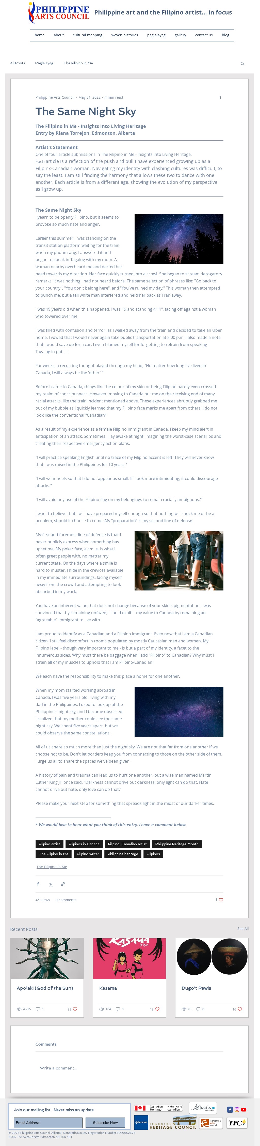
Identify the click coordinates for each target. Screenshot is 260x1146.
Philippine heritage (123, 854)
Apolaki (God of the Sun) (45, 988)
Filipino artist (49, 844)
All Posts (17, 63)
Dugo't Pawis (196, 988)
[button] (242, 63)
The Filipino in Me (78, 63)
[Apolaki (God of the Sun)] (47, 958)
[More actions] (220, 97)
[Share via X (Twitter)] (50, 884)
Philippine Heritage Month (177, 844)
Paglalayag (44, 63)
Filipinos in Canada (84, 844)
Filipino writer (88, 854)
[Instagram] (237, 1110)
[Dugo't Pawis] (211, 958)
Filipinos (153, 854)
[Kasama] (129, 958)
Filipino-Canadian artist (127, 844)
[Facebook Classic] (230, 1110)
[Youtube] (244, 1110)
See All (243, 928)
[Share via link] (62, 884)
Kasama (108, 988)
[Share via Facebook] (38, 884)
